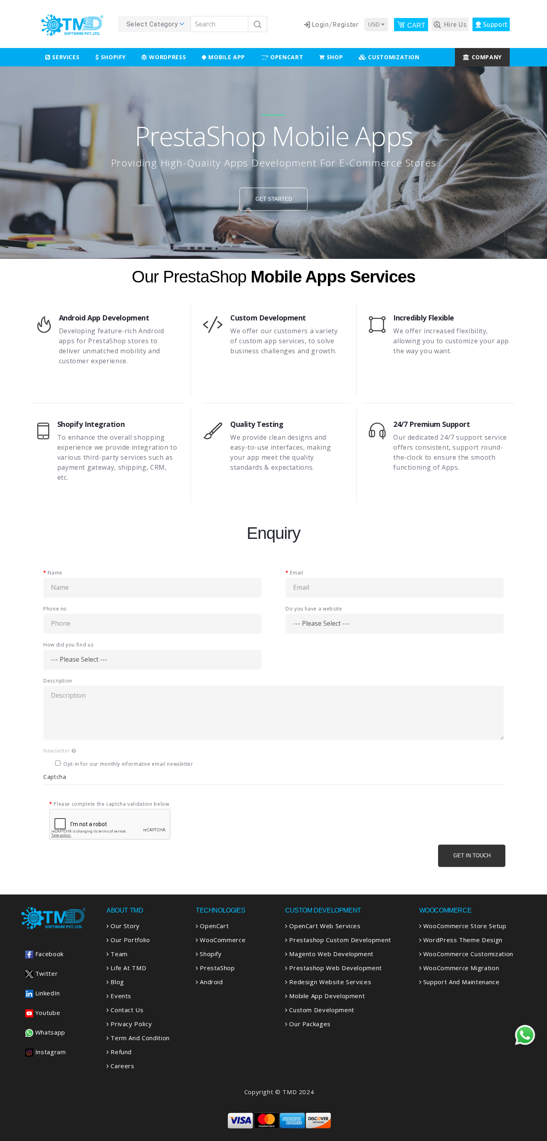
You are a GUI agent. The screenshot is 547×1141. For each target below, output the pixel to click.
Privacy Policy (130, 1024)
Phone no (55, 608)
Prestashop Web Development (335, 968)
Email (296, 572)
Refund (120, 1052)
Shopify (112, 57)
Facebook (48, 954)
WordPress (166, 57)
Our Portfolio (129, 940)
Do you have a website (314, 608)
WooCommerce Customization (467, 954)
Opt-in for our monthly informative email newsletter (128, 764)
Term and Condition (139, 1038)
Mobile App (226, 57)
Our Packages (309, 1024)
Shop (334, 57)
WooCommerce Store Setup (463, 926)
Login (320, 24)
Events (120, 996)
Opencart (286, 57)
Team (118, 954)
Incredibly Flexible (423, 317)
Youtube (46, 1013)
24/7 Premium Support (431, 424)
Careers (122, 1066)
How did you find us (68, 644)
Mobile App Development (326, 996)
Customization (393, 57)
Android (210, 982)
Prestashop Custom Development (339, 940)
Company (486, 57)
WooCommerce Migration (460, 968)
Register (345, 24)
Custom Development (268, 317)
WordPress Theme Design (462, 940)
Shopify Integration (91, 424)
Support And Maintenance (460, 982)
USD (374, 24)
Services (65, 57)
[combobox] (154, 24)
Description (57, 680)
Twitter (45, 973)
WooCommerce (221, 940)
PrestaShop (216, 968)
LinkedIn (46, 993)
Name (55, 572)
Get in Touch (472, 856)
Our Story (124, 926)
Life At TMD (127, 968)
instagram (49, 1052)
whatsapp (49, 1032)
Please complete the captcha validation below (111, 804)
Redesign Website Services (329, 982)
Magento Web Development (331, 954)
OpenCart (213, 926)
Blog (116, 982)
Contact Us (126, 1010)
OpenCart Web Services (324, 926)
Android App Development (104, 317)
